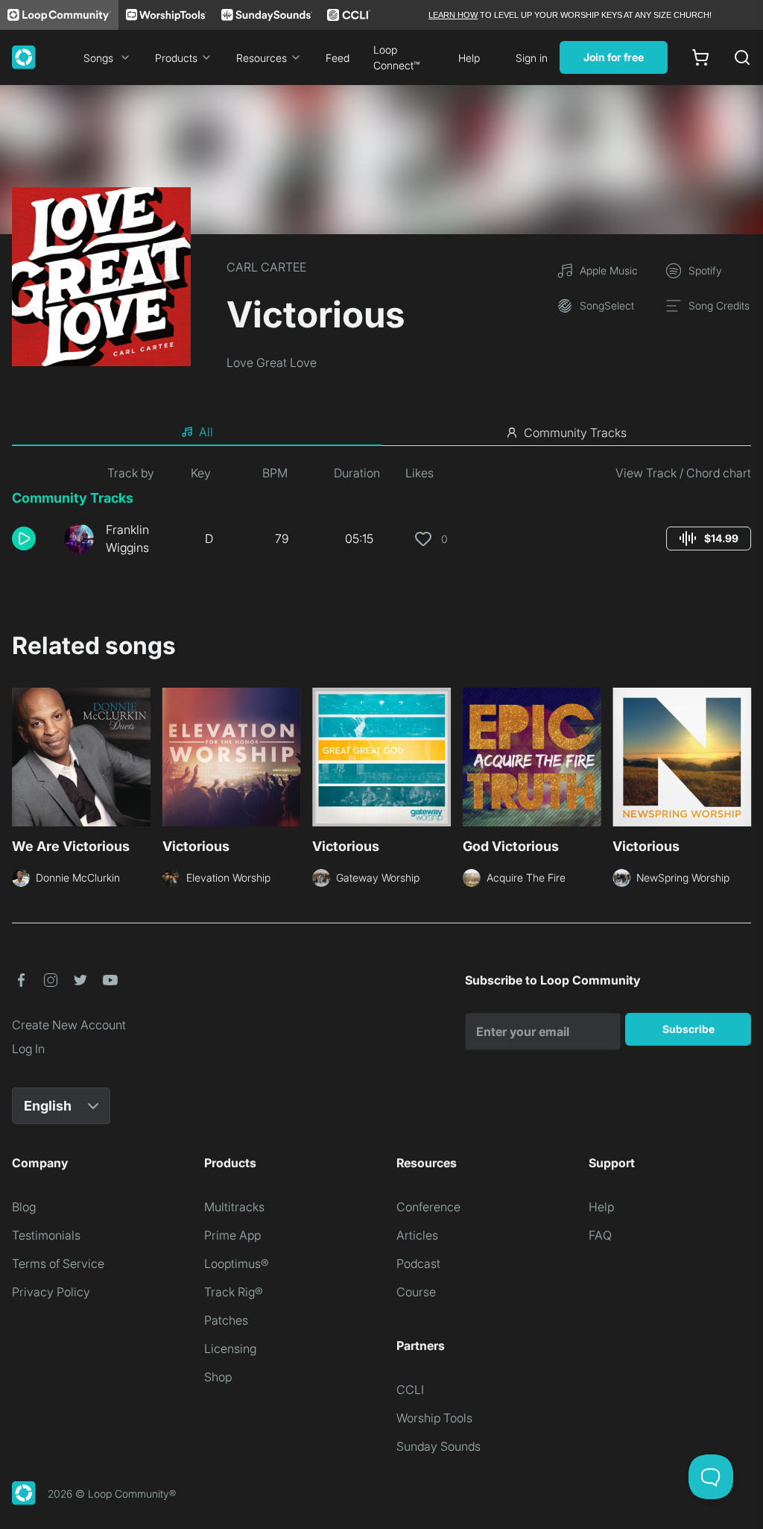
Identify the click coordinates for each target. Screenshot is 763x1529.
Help (469, 57)
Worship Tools (434, 1417)
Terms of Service (58, 1263)
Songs (98, 57)
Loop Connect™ (396, 57)
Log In (28, 1048)
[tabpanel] (381, 516)
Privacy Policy (51, 1291)
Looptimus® (236, 1263)
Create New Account (69, 1024)
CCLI (410, 1389)
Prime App (232, 1235)
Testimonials (46, 1235)
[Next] (742, 761)
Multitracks (234, 1206)
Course (416, 1291)
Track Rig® (233, 1291)
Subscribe (688, 1029)
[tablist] (381, 432)
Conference (428, 1206)
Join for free (613, 57)
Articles (417, 1235)
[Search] (742, 57)
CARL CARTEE (266, 267)
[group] (708, 538)
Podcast (418, 1263)
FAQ (600, 1235)
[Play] (24, 538)
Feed (337, 57)
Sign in (532, 57)
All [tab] (206, 431)
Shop (218, 1376)
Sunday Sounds (438, 1446)
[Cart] (700, 57)
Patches (226, 1320)
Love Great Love (272, 362)
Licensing (230, 1348)
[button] (32, 538)
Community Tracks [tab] (575, 432)
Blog (24, 1206)
